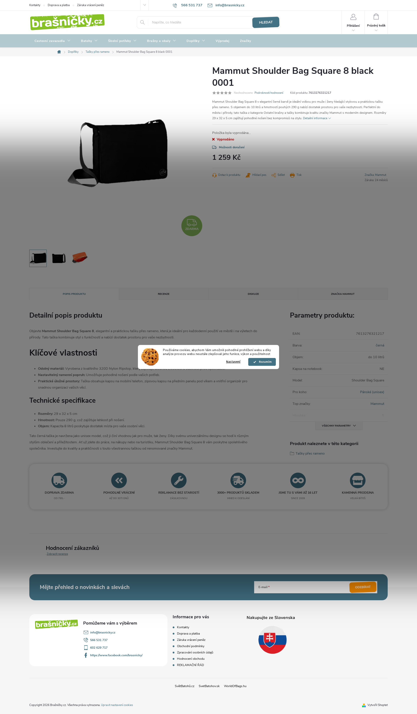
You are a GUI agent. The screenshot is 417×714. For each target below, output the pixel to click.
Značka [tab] (342, 294)
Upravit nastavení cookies (117, 705)
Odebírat (363, 587)
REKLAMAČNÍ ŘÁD (190, 665)
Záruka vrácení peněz (90, 5)
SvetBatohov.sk (209, 686)
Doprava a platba (59, 5)
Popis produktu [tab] (74, 294)
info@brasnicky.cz (102, 632)
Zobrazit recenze (57, 554)
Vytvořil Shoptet (377, 705)
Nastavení (233, 361)
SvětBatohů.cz (184, 686)
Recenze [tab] (163, 294)
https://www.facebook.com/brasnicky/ (116, 655)
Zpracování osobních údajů (195, 652)
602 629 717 (99, 648)
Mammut (377, 403)
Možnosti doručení (232, 147)
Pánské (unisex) (372, 392)
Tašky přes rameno (310, 453)
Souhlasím (264, 362)
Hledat (266, 22)
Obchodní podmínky (190, 646)
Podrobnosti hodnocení (269, 93)
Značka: (375, 175)
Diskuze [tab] (253, 294)
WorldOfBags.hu (235, 686)
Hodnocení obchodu (191, 659)
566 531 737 (99, 640)
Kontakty (34, 5)
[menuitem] (52, 41)
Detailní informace (315, 118)
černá (380, 345)
